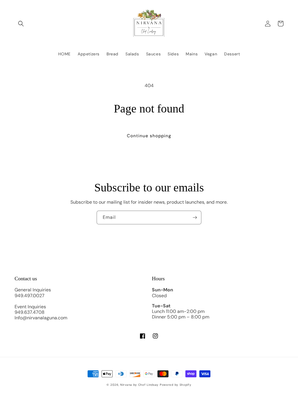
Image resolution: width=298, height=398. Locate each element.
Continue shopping (149, 136)
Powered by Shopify (175, 385)
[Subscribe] (194, 217)
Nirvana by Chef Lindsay (139, 385)
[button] (21, 23)
